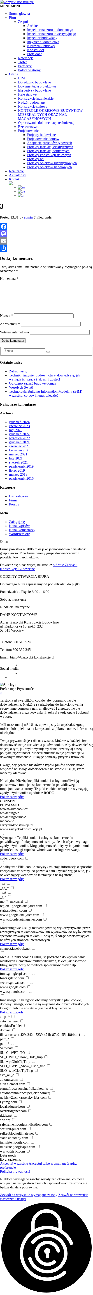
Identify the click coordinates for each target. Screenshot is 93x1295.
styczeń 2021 (18, 462)
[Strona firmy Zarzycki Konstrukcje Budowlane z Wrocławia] (17, 2)
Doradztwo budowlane (34, 82)
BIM (21, 78)
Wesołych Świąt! (21, 387)
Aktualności (17, 175)
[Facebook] (46, 226)
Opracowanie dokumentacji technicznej (46, 123)
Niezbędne (7, 781)
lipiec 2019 (17, 470)
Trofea (22, 62)
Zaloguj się (17, 522)
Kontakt (15, 179)
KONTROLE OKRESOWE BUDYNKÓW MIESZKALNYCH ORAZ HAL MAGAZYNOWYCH (50, 114)
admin (28, 217)
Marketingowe (10, 928)
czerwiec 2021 (19, 446)
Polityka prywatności (15, 1171)
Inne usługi (8, 1000)
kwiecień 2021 (19, 450)
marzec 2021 (18, 454)
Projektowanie (28, 131)
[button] (11, 6)
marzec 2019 (18, 474)
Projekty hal (35, 159)
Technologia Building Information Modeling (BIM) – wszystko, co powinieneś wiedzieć (47, 393)
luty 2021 (16, 458)
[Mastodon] (46, 233)
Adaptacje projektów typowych (49, 143)
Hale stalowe (27, 94)
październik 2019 (21, 466)
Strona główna (19, 13)
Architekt (33, 26)
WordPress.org (19, 534)
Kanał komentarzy (22, 530)
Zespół (23, 22)
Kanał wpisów (19, 526)
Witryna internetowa (14, 332)
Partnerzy (25, 66)
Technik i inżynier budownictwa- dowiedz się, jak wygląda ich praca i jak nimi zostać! (44, 377)
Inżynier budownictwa (43, 42)
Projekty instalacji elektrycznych (50, 147)
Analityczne (8, 867)
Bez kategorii (18, 496)
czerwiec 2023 (19, 426)
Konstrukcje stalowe (32, 106)
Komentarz (9, 278)
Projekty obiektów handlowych (49, 167)
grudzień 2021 (19, 442)
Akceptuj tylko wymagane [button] (47, 1163)
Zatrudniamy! (18, 371)
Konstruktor (35, 50)
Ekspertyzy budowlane (34, 90)
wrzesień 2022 (19, 438)
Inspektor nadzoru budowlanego (50, 30)
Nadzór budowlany (32, 102)
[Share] (46, 248)
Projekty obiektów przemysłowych (52, 163)
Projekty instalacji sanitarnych (48, 151)
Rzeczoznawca (29, 127)
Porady (14, 504)
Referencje (25, 58)
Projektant (34, 54)
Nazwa (6, 315)
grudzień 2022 (19, 434)
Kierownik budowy (41, 46)
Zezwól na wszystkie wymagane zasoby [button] (28, 1195)
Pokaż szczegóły (12, 797)
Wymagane (8, 838)
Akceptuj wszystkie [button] (14, 1163)
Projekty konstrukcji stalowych (49, 155)
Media (4, 957)
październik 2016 (21, 478)
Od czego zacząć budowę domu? (32, 383)
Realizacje (16, 171)
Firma (13, 18)
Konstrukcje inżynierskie (35, 98)
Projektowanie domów (43, 139)
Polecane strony (29, 70)
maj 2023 (15, 430)
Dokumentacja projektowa (37, 86)
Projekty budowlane (41, 135)
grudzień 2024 (19, 422)
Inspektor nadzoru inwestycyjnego (51, 34)
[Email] (46, 241)
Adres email (10, 324)
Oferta (13, 74)
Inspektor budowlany (42, 38)
